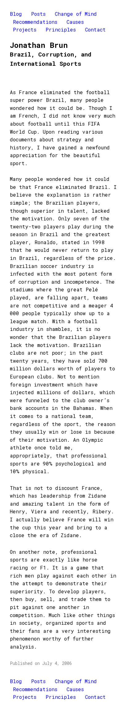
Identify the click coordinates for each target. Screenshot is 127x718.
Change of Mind (76, 13)
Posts (38, 13)
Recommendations (35, 22)
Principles (61, 29)
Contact (95, 29)
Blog (16, 13)
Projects (24, 29)
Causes (75, 22)
